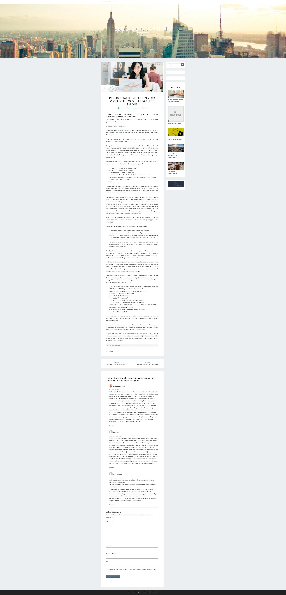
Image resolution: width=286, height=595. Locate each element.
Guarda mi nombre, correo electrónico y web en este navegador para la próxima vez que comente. (132, 571)
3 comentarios (142, 108)
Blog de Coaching (106, 2)
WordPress (147, 592)
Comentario (109, 521)
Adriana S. (116, 474)
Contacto (115, 2)
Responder (112, 426)
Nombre (108, 546)
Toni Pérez (132, 108)
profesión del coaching (124, 130)
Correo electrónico (111, 554)
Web (107, 561)
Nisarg (156, 592)
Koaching (110, 351)
